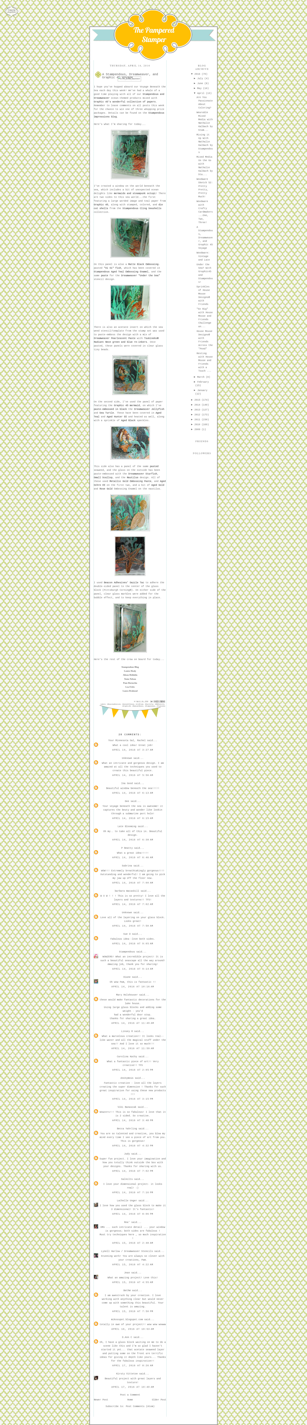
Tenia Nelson (130, 679)
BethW (127, 1290)
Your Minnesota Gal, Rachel (127, 740)
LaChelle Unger (127, 1200)
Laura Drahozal (130, 691)
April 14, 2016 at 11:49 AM (132, 1023)
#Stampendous (150, 706)
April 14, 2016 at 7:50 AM (132, 926)
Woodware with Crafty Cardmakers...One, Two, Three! (205, 212)
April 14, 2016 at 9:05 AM (132, 943)
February (203, 382)
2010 (198, 424)
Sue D (127, 934)
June (200, 83)
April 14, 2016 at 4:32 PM (132, 1145)
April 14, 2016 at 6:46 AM (132, 857)
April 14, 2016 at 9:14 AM (132, 969)
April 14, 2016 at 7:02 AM (132, 904)
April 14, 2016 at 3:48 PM (132, 1120)
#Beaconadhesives (114, 704)
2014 (198, 405)
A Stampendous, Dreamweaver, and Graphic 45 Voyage (205, 238)
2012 (198, 414)
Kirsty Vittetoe (127, 1373)
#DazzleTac (149, 704)
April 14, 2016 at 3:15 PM (132, 1099)
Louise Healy (130, 671)
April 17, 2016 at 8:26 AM (132, 1365)
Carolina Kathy (127, 1056)
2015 (198, 400)
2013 (198, 410)
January (202, 390)
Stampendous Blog (130, 667)
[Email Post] (151, 701)
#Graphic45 (126, 706)
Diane (127, 977)
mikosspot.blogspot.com (127, 1319)
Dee (127, 801)
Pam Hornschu (130, 683)
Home (130, 1399)
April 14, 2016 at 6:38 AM (132, 839)
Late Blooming (128, 826)
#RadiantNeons (137, 706)
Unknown (127, 758)
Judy (127, 1154)
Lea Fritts (130, 687)
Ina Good (127, 783)
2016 (198, 74)
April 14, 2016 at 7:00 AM (132, 883)
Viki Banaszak (127, 1107)
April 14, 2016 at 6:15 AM (132, 818)
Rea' (127, 1222)
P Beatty (127, 848)
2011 (198, 419)
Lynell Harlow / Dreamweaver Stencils (127, 1251)
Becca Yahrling (127, 1128)
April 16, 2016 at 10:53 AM (132, 1329)
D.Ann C (127, 1337)
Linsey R (127, 1031)
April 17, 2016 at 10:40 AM (132, 1387)
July (200, 78)
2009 (198, 429)
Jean (127, 1272)
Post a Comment (130, 1395)
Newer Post (101, 1399)
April (201, 93)
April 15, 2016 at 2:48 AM (132, 1243)
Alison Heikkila (130, 675)
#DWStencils (159, 704)
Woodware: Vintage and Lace (203, 256)
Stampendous (127, 952)
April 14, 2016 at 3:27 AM (132, 750)
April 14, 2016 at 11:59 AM (132, 1048)
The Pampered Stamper (153, 34)
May (200, 88)
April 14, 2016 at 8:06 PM (132, 1214)
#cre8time (139, 704)
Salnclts (127, 1179)
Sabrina (127, 866)
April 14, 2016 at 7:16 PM (132, 1192)
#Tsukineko (161, 706)
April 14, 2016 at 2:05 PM (132, 1070)
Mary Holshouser (127, 995)
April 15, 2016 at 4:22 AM (132, 1264)
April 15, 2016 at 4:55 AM (132, 1282)
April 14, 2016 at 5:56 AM (132, 775)
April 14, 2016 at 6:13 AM (132, 793)
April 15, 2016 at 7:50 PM (132, 1311)
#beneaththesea (128, 704)
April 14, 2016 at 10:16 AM (132, 986)
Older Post (159, 1399)
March (201, 377)
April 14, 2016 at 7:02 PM (132, 1171)
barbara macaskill (127, 891)
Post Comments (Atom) (140, 1406)
